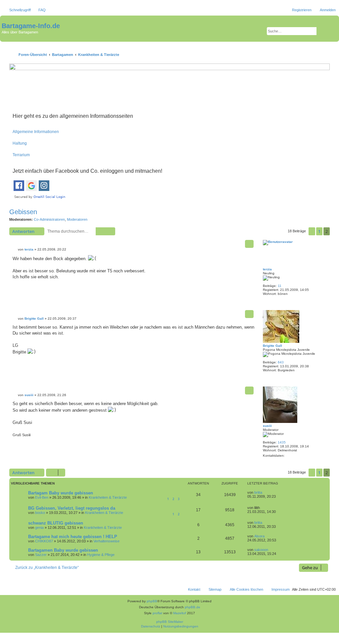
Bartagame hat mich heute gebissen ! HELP (72, 536)
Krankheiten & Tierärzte (108, 497)
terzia (267, 269)
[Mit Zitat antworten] (249, 244)
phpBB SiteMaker (169, 621)
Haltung (20, 143)
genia (39, 527)
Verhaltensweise (106, 541)
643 (281, 362)
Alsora (259, 536)
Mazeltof (179, 613)
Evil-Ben (41, 497)
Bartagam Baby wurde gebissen (60, 492)
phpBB (152, 601)
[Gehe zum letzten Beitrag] (265, 492)
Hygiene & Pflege (101, 555)
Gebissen (23, 211)
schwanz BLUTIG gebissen (55, 523)
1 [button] (319, 231)
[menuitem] (39, 10)
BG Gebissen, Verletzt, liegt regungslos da (71, 508)
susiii (267, 426)
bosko (40, 513)
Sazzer (41, 555)
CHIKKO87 (44, 541)
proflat (157, 613)
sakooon (261, 550)
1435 (282, 442)
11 (279, 286)
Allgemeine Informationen (36, 131)
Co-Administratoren (49, 219)
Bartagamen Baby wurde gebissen (63, 550)
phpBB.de (192, 607)
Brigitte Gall (272, 345)
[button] (312, 231)
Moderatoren (77, 219)
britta (258, 492)
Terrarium (21, 155)
